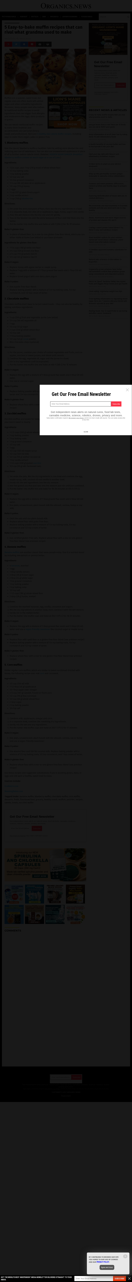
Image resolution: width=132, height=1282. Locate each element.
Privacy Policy (103, 1262)
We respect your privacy (76, 418)
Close (86, 432)
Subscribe (119, 1278)
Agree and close (107, 1267)
